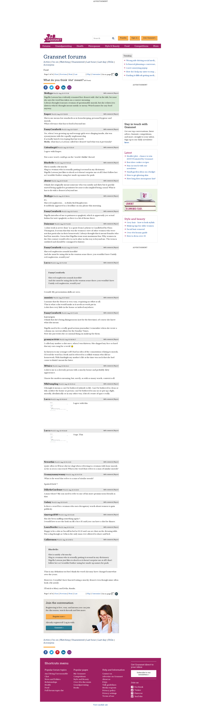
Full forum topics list (54, 690)
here (126, 142)
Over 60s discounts (82, 682)
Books (76, 688)
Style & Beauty (112, 46)
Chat (47, 676)
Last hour (91, 62)
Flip (88, 74)
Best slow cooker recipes (138, 162)
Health (80, 46)
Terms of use (108, 696)
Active (47, 62)
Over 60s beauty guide (137, 232)
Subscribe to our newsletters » (144, 673)
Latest (128, 152)
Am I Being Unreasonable (56, 674)
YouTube (138, 696)
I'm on (55, 62)
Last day (102, 62)
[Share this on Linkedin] (63, 87)
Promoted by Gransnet (142, 159)
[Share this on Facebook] (46, 87)
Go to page (106, 74)
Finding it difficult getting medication (143, 75)
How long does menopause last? (141, 178)
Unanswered (78, 62)
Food (126, 46)
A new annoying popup (136, 68)
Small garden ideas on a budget (141, 172)
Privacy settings (109, 693)
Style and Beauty (81, 679)
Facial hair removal (136, 229)
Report (116, 93)
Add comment (108, 93)
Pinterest (138, 693)
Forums (46, 46)
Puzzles (123, 38)
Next (70, 74)
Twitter (137, 690)
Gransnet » (58, 628)
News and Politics (52, 679)
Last (75, 74)
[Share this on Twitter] (51, 87)
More (156, 46)
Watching (65, 62)
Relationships (51, 682)
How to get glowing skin (137, 175)
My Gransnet (79, 674)
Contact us (107, 674)
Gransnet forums (65, 57)
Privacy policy (109, 690)
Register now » (59, 617)
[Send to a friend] (69, 87)
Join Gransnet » (149, 38)
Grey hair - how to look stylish (140, 222)
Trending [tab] (127, 56)
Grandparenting (63, 46)
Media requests (109, 688)
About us (106, 679)
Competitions (141, 46)
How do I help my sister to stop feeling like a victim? (149, 72)
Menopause (94, 46)
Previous (63, 74)
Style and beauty (134, 218)
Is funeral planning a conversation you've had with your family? (155, 64)
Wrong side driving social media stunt (143, 60)
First (56, 74)
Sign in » (135, 38)
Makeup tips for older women (140, 226)
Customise (96, 74)
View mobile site (100, 705)
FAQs (110, 62)
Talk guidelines (109, 685)
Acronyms (49, 65)
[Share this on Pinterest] (57, 87)
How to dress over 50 (136, 236)
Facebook (138, 687)
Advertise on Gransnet (112, 676)
